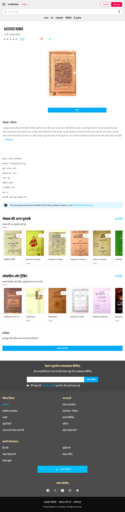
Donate (106, 4)
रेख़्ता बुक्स (7, 460)
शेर (52, 17)
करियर (65, 423)
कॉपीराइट (77, 502)
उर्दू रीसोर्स (6, 423)
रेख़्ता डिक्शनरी (9, 454)
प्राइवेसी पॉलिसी (50, 502)
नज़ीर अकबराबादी (15, 159)
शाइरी (11, 183)
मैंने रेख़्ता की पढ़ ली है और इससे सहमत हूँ (55, 385)
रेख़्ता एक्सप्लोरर (69, 430)
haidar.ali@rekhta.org (83, 205)
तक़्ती (4, 417)
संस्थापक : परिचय (70, 411)
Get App (116, 4)
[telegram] (77, 490)
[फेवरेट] (43, 39)
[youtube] (62, 490)
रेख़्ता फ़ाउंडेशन (69, 404)
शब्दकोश (59, 17)
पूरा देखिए (119, 218)
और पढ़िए (8, 139)
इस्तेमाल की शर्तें (65, 502)
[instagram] (69, 490)
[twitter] (55, 490)
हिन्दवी (5, 448)
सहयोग (5, 404)
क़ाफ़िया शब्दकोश (10, 411)
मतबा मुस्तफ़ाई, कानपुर (18, 163)
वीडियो (68, 17)
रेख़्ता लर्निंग (67, 454)
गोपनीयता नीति (48, 385)
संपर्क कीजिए (68, 417)
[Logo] (13, 5)
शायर (46, 17)
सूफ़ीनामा (66, 448)
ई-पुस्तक (77, 17)
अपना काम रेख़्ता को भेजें (13, 430)
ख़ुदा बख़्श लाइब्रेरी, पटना (18, 197)
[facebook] (47, 490)
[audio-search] (119, 11)
